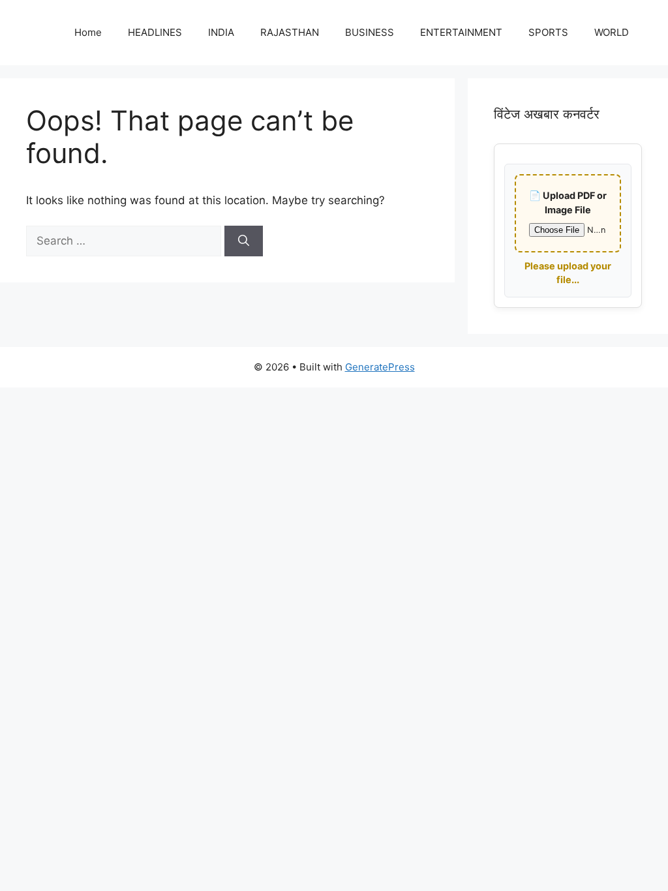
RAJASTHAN (289, 32)
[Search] (243, 241)
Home (88, 32)
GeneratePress (380, 367)
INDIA (221, 32)
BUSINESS (369, 32)
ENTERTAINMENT (461, 32)
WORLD (611, 32)
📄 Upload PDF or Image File (568, 202)
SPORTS (548, 32)
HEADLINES (155, 32)
